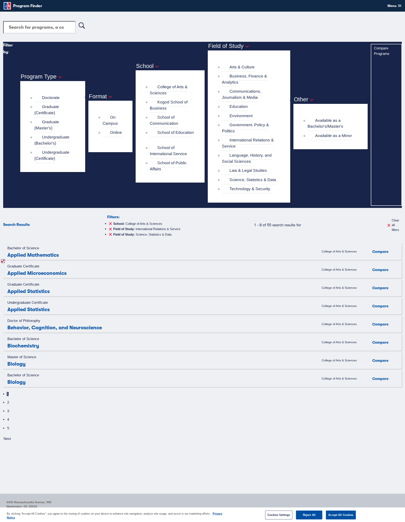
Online (116, 132)
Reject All (309, 515)
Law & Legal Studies (248, 170)
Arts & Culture (242, 67)
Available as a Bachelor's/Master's (325, 123)
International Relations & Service (248, 143)
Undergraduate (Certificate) (51, 155)
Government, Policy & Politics (245, 128)
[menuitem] (54, 98)
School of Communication (164, 120)
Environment (241, 116)
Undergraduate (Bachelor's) (51, 140)
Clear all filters (395, 225)
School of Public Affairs (168, 166)
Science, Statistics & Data (253, 180)
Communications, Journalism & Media (241, 94)
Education (239, 106)
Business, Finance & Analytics (244, 79)
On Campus (110, 120)
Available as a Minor (333, 135)
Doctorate (51, 97)
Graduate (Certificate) (46, 109)
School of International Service (168, 150)
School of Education (175, 132)
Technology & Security (250, 189)
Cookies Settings (278, 515)
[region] (202, 514)
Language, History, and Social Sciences (247, 158)
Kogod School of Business (169, 105)
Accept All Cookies (340, 515)
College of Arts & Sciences (169, 90)
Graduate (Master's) (46, 125)
